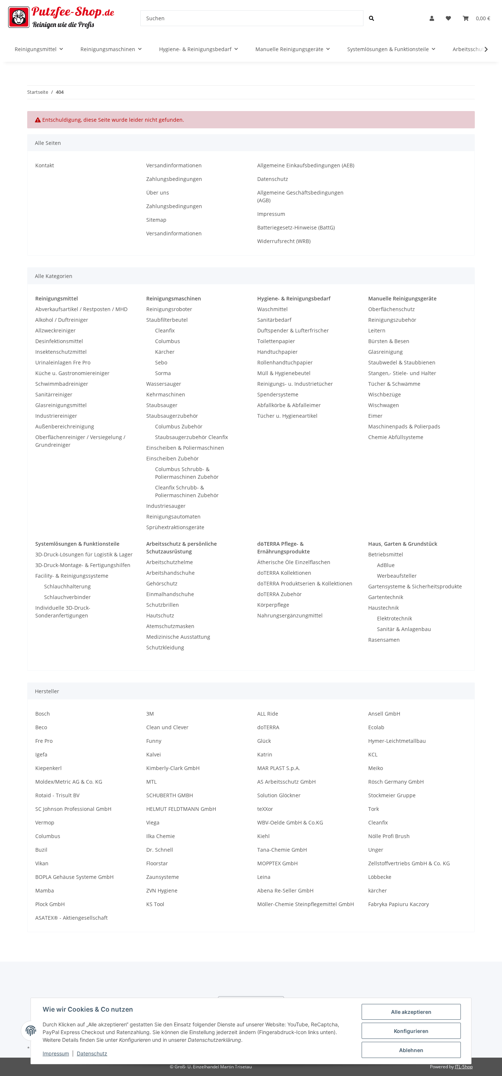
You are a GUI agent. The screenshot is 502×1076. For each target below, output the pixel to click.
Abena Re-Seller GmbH (285, 890)
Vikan (42, 863)
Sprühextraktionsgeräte (175, 527)
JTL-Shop (464, 1066)
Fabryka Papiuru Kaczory (398, 904)
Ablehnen (411, 1050)
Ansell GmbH (384, 713)
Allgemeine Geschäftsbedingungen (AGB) (300, 196)
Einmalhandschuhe (170, 594)
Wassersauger (163, 383)
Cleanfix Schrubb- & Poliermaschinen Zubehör (187, 491)
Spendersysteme (277, 394)
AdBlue (386, 565)
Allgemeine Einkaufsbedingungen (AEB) (305, 165)
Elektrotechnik (394, 618)
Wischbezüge (384, 394)
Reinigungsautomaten (173, 516)
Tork (373, 808)
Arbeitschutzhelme (169, 562)
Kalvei (153, 754)
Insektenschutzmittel (61, 351)
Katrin (264, 754)
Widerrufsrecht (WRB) (284, 241)
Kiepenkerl (48, 768)
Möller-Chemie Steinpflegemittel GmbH (305, 904)
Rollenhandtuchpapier (285, 362)
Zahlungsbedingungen (174, 178)
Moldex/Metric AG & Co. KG (68, 781)
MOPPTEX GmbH (277, 863)
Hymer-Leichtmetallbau (397, 740)
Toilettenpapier (276, 341)
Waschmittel (272, 309)
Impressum (271, 213)
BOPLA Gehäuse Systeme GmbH (74, 876)
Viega (152, 822)
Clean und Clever (167, 727)
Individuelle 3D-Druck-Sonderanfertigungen (62, 611)
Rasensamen (384, 639)
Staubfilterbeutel (167, 319)
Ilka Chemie (160, 836)
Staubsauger (162, 405)
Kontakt (44, 165)
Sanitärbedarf (274, 319)
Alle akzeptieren (411, 1012)
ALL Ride (267, 713)
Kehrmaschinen (165, 394)
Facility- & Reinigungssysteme (71, 575)
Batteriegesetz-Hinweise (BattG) (296, 227)
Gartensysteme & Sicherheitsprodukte (415, 586)
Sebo (161, 362)
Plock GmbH (50, 904)
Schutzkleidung (165, 647)
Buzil (41, 849)
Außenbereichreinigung (64, 426)
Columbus (167, 341)
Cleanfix (165, 330)
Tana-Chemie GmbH (282, 849)
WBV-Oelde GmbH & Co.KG (290, 822)
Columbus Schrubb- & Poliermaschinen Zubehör (187, 473)
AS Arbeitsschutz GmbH (286, 781)
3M (150, 713)
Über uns (157, 192)
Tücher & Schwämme (394, 383)
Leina (263, 876)
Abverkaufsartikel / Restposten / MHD (81, 309)
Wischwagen (383, 405)
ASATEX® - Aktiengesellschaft (71, 917)
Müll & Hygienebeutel (284, 373)
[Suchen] (371, 18)
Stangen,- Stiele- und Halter (402, 373)
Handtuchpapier (277, 351)
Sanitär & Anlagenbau (404, 629)
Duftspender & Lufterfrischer (293, 330)
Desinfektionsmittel (59, 341)
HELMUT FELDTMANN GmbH (181, 808)
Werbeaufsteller (397, 575)
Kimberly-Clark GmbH (173, 768)
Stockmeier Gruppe (392, 795)
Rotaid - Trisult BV (57, 795)
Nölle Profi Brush (389, 836)
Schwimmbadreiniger (61, 383)
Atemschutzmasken (170, 626)
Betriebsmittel (385, 554)
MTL (151, 781)
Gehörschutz (162, 583)
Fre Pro (44, 740)
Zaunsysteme (162, 876)
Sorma (163, 373)
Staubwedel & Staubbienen (401, 362)
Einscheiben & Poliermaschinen (185, 447)
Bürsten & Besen (388, 341)
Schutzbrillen (162, 604)
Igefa (41, 754)
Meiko (375, 768)
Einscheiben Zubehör (172, 458)
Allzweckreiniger (55, 330)
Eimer (375, 415)
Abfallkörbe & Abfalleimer (289, 405)
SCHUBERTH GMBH (169, 795)
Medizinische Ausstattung (178, 636)
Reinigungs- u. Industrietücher (295, 383)
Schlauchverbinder (67, 597)
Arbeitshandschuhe (170, 572)
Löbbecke (379, 876)
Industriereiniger (56, 415)
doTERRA (268, 727)
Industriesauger (166, 505)
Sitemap (156, 219)
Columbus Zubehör (178, 426)
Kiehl (263, 836)
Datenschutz (272, 178)
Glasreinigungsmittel (61, 405)
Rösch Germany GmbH (396, 781)
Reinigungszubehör (392, 319)
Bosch (42, 713)
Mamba (44, 890)
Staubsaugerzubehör (172, 415)
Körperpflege (273, 604)
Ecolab (376, 727)
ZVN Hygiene (162, 890)
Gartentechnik (385, 597)
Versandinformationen (174, 165)
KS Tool (155, 904)
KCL (372, 754)
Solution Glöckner (279, 795)
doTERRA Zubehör (279, 594)
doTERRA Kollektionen (284, 572)
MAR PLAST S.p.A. (278, 768)
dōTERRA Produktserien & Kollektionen (304, 583)
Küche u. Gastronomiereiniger (72, 373)
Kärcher (165, 351)
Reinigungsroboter (169, 309)
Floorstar (157, 863)
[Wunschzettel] (448, 18)
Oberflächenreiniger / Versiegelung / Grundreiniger (80, 441)
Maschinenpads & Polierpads (404, 426)
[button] (432, 18)
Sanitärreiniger (53, 394)
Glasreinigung (385, 351)
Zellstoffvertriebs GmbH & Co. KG (409, 863)
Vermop (44, 822)
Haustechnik (383, 607)
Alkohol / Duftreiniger (61, 319)
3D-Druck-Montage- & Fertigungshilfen (82, 565)
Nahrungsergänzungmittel (290, 615)
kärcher (377, 890)
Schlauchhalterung (67, 586)
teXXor (265, 808)
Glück (264, 740)
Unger (375, 849)
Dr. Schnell (159, 849)
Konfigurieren (411, 1031)
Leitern (377, 330)
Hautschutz (160, 615)
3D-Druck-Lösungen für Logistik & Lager (84, 554)
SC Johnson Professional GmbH (73, 808)
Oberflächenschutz (391, 309)
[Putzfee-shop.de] (61, 18)
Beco (41, 727)
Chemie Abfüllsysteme (395, 437)
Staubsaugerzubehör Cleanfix (191, 437)
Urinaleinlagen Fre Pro (62, 362)
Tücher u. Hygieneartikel (287, 415)
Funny (153, 740)
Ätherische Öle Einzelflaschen (293, 562)
